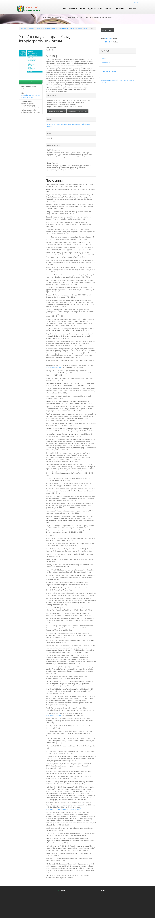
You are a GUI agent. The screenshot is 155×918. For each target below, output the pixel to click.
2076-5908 (109, 39)
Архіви (82, 8)
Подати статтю (107, 30)
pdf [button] (31, 82)
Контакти (132, 8)
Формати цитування (56, 111)
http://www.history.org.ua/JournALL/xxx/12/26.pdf (63, 809)
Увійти (135, 2)
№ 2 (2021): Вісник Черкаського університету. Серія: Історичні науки (62, 28)
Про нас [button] (108, 8)
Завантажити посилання (77, 111)
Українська (106, 63)
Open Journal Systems (108, 71)
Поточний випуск (70, 8)
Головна (23, 28)
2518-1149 (108, 42)
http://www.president (53, 368)
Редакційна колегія (95, 8)
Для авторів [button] (120, 8)
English (105, 58)
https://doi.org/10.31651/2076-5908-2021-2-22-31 (31, 96)
